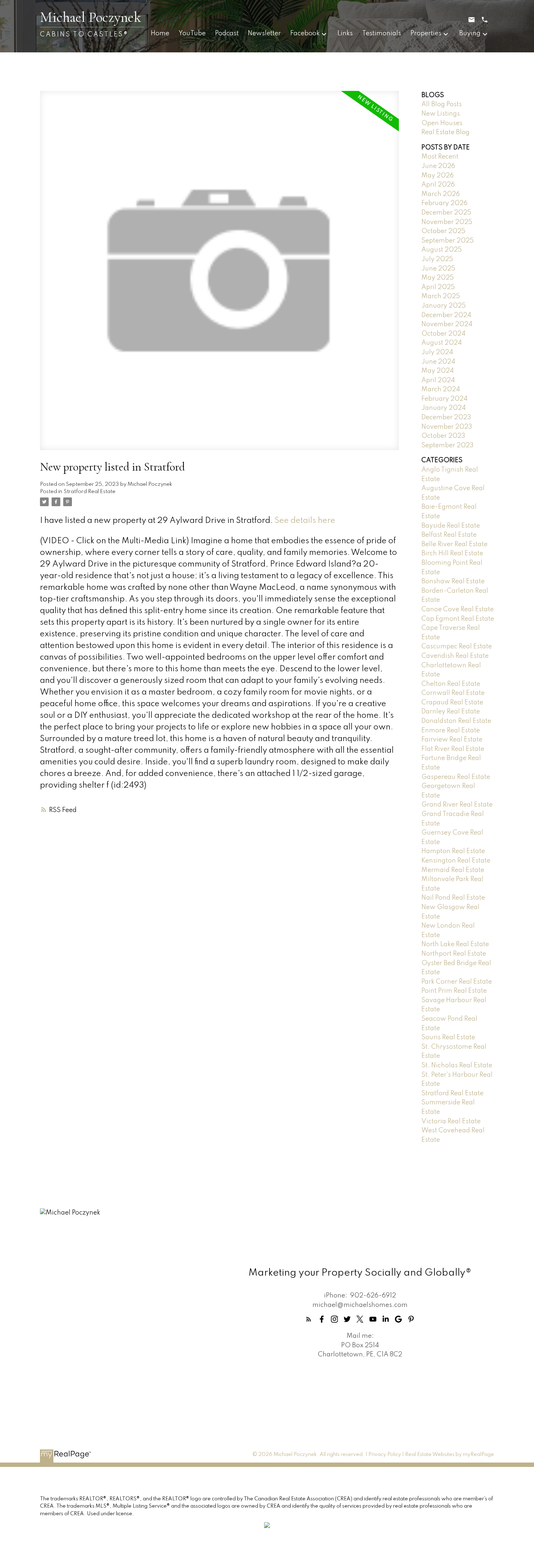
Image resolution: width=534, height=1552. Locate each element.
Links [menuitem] (345, 33)
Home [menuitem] (160, 33)
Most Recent (439, 156)
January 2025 (443, 306)
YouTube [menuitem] (192, 33)
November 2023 (446, 427)
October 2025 (443, 231)
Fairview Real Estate (451, 739)
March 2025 (440, 296)
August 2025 (441, 250)
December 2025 (446, 212)
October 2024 (443, 334)
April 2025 (438, 287)
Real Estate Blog (445, 132)
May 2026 (437, 175)
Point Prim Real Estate (454, 991)
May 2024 (437, 371)
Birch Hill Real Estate (452, 553)
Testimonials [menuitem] (381, 33)
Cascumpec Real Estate (456, 646)
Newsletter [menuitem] (264, 33)
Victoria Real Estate (451, 1121)
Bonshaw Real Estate (453, 581)
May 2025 (437, 278)
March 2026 (440, 194)
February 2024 (444, 399)
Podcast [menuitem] (227, 33)
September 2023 (447, 445)
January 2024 (443, 408)
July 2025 (437, 259)
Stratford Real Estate (90, 491)
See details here (305, 521)
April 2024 (438, 380)
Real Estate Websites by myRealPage (449, 1454)
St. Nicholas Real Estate (456, 1065)
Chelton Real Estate (450, 684)
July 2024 (437, 352)
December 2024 (446, 315)
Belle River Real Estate (454, 544)
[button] (308, 1319)
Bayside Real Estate (450, 526)
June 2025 (438, 268)
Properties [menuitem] (425, 33)
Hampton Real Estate (453, 851)
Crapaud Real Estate (452, 702)
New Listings (440, 114)
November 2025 (446, 222)
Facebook (305, 33)
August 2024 (441, 343)
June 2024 (438, 362)
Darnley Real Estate (450, 711)
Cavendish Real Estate (455, 656)
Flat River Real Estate (452, 749)
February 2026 (444, 203)
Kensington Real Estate (455, 860)
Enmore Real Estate (450, 730)
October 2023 (443, 436)
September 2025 (447, 240)
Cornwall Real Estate (453, 693)
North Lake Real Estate (455, 944)
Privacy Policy (384, 1454)
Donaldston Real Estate (456, 721)
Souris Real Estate (448, 1037)
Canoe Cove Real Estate (457, 609)
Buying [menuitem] (470, 33)
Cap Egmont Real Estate (457, 619)
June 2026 (438, 166)
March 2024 (440, 389)
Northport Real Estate (453, 954)
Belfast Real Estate (449, 535)
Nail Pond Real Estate (453, 898)
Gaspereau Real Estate (455, 777)
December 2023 (446, 417)
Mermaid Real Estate (452, 870)
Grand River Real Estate (457, 804)
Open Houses (441, 123)
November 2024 (446, 324)
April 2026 (438, 184)
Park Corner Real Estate (456, 982)
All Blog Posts (441, 104)
